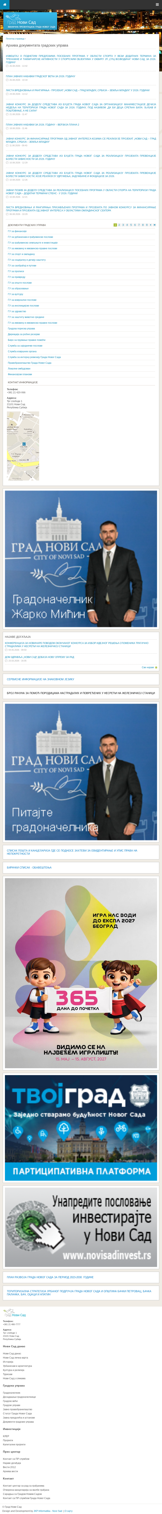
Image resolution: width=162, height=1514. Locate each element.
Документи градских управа (18, 1421)
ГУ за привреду (16, 277)
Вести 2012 (9, 1467)
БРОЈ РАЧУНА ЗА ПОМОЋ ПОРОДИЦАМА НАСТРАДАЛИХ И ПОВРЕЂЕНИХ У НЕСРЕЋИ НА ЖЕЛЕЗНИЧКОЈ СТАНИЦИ (81, 693)
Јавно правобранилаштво (17, 1409)
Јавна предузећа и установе (19, 1417)
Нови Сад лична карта (15, 1357)
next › (150, 225)
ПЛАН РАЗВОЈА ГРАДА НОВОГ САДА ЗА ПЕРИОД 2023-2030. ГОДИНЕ (50, 1277)
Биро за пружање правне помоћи (26, 340)
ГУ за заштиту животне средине (26, 317)
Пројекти (8, 1440)
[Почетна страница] (30, 29)
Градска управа (14, 1385)
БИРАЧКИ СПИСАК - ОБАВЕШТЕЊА (29, 867)
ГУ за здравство (17, 311)
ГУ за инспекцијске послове (23, 305)
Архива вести (10, 1471)
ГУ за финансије (17, 231)
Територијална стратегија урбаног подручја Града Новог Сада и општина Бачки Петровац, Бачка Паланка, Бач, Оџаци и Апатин (79, 1293)
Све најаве (148, 667)
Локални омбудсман (19, 368)
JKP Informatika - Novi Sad (48, 1511)
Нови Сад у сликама (14, 1378)
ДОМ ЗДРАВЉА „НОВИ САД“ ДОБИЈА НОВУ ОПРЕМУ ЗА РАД (39, 657)
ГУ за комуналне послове (22, 300)
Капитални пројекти (14, 1444)
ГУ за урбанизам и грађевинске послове (30, 237)
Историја (8, 1361)
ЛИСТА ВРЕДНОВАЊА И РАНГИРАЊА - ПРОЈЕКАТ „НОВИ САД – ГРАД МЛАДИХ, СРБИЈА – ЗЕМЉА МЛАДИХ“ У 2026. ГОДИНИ (78, 90)
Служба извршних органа (22, 351)
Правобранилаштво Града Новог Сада (29, 363)
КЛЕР (6, 1436)
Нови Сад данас (14, 1346)
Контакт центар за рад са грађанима (23, 1485)
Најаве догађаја (18, 636)
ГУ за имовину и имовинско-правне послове (32, 248)
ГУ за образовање (18, 288)
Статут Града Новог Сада (17, 1413)
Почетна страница (15, 38)
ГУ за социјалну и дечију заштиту (27, 260)
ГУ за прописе (16, 271)
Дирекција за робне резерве (24, 334)
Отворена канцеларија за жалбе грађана (26, 1490)
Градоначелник (11, 1392)
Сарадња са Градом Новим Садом (22, 1494)
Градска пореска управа (21, 328)
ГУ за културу (15, 294)
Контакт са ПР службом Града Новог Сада (26, 1498)
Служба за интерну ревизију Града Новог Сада (34, 357)
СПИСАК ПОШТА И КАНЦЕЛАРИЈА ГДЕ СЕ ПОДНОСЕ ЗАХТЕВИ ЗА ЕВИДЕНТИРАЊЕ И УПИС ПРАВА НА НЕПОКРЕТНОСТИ (72, 852)
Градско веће (10, 1401)
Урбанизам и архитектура (17, 1366)
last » (154, 225)
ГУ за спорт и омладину (21, 254)
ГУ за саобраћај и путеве (22, 265)
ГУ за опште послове (20, 282)
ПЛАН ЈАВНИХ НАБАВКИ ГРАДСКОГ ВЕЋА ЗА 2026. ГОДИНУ (40, 76)
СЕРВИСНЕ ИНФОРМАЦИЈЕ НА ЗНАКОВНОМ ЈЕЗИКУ (40, 679)
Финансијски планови (20, 374)
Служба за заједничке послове (25, 345)
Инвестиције (12, 1429)
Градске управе (11, 1405)
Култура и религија (13, 1370)
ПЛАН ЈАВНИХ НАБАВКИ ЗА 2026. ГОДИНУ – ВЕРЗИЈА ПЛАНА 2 (42, 124)
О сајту (69, 1511)
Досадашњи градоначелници (19, 1397)
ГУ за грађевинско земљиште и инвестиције (33, 242)
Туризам (7, 1374)
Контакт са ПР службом (16, 1459)
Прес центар (11, 1451)
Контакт (8, 1478)
